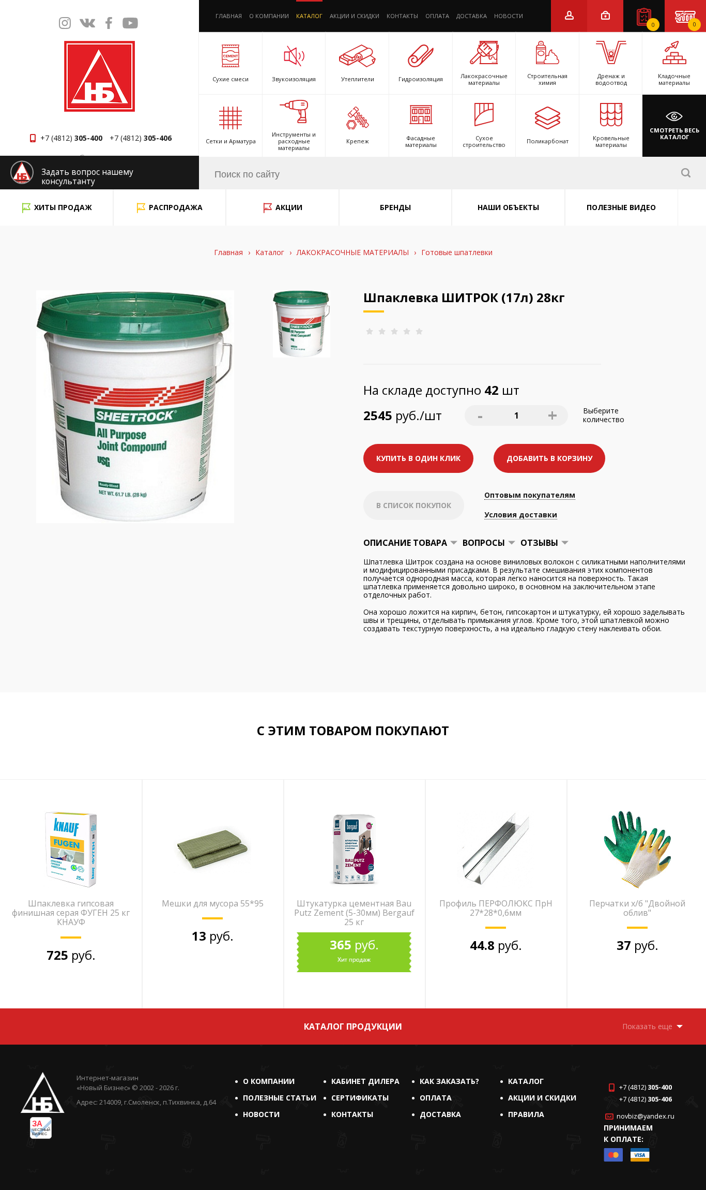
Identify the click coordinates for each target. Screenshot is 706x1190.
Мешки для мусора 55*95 (213, 903)
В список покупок (413, 505)
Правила (526, 1114)
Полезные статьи (279, 1098)
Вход (605, 15)
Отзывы (539, 542)
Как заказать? (449, 1081)
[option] (71, 894)
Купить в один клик (418, 458)
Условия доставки (520, 515)
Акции (288, 207)
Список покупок (653, 24)
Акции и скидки (354, 16)
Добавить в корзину (549, 458)
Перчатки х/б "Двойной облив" (637, 908)
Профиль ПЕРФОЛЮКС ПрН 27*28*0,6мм (495, 908)
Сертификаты (360, 1098)
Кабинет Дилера (365, 1081)
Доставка (471, 16)
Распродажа (176, 207)
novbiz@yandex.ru (645, 1116)
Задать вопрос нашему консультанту (87, 177)
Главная (229, 16)
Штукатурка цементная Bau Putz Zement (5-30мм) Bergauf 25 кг (354, 913)
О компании (269, 16)
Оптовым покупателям (529, 495)
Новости (508, 16)
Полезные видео (621, 207)
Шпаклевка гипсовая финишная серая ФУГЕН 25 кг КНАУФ (71, 913)
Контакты (402, 16)
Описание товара (405, 542)
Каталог (309, 16)
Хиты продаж (63, 207)
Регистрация (569, 15)
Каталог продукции (353, 1026)
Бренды (395, 207)
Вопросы (484, 542)
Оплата (437, 16)
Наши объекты (508, 207)
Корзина (694, 24)
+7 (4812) (71, 138)
